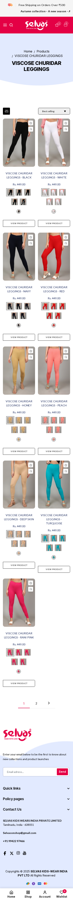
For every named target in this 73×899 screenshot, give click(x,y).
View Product (19, 223)
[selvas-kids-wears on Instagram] (18, 853)
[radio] (10, 192)
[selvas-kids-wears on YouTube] (24, 853)
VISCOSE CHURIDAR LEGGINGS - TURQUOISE (54, 519)
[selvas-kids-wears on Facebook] (5, 853)
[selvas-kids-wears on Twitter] (12, 853)
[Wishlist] (30, 122)
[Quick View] (30, 129)
